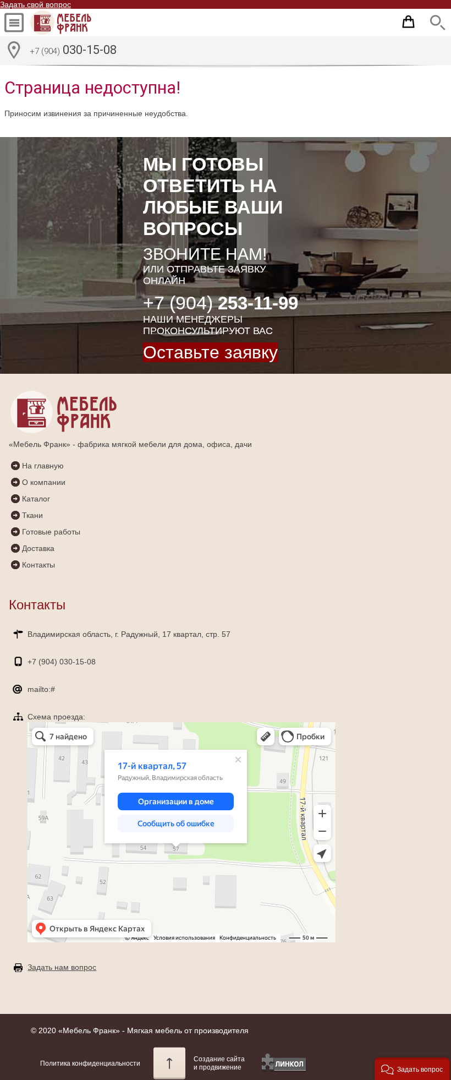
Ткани (32, 515)
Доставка (38, 548)
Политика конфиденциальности (90, 1063)
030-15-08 (73, 50)
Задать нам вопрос (62, 967)
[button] (412, 1068)
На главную (43, 465)
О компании (43, 482)
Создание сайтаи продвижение (219, 1063)
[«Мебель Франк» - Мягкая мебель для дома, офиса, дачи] (71, 22)
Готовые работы (51, 531)
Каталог (36, 498)
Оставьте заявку (210, 352)
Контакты (38, 564)
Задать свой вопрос (35, 4)
